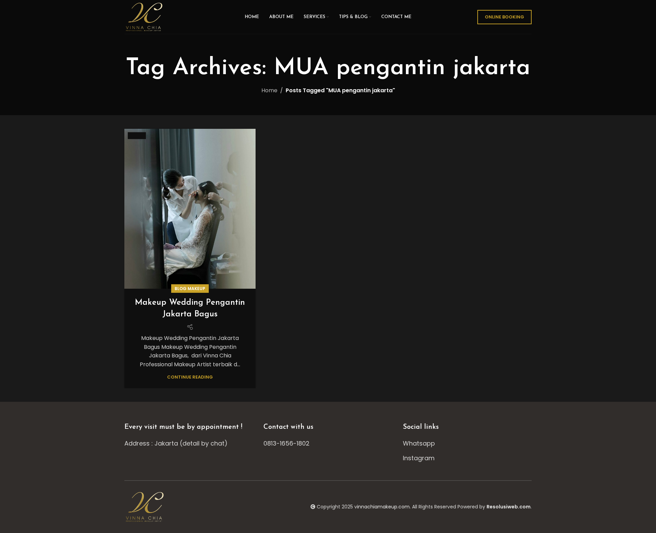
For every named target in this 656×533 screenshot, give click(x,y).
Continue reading (190, 377)
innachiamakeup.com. (384, 506)
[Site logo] (145, 16)
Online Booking (504, 17)
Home (269, 90)
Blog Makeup (190, 288)
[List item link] (327, 444)
